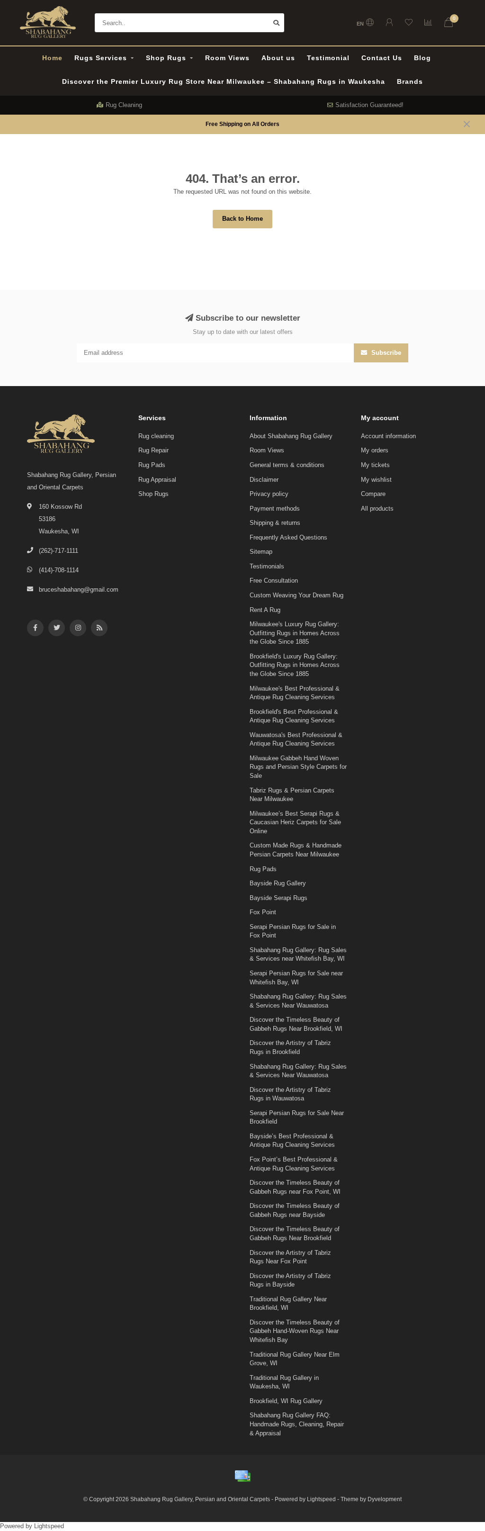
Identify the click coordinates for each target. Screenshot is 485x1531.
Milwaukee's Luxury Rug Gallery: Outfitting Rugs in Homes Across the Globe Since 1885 (295, 633)
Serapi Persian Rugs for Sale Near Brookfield (297, 1117)
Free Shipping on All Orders (242, 124)
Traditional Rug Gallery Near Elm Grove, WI (295, 1359)
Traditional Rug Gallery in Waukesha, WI (284, 1382)
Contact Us (381, 58)
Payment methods (275, 508)
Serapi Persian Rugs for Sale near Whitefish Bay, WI (296, 978)
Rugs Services (100, 58)
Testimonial (328, 58)
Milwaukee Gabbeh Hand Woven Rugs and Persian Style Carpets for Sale (298, 767)
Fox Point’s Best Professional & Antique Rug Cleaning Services (294, 1164)
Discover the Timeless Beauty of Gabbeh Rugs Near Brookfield (295, 1233)
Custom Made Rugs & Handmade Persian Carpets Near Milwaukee (295, 850)
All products (377, 508)
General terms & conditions (287, 464)
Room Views (227, 58)
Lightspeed (321, 1499)
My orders (374, 450)
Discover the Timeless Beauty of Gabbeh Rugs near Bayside (295, 1210)
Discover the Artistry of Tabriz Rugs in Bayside (290, 1280)
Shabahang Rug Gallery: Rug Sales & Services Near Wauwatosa (298, 1001)
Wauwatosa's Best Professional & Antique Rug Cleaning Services (296, 739)
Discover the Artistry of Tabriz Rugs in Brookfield (290, 1047)
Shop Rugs (166, 58)
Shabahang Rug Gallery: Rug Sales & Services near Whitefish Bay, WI (298, 954)
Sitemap (261, 551)
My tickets (375, 464)
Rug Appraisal (157, 479)
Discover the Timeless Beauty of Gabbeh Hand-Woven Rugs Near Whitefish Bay (295, 1331)
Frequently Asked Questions (288, 537)
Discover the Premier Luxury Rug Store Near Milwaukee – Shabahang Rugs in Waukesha (223, 81)
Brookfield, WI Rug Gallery (286, 1401)
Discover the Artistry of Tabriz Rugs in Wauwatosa (290, 1094)
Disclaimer (264, 479)
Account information (388, 436)
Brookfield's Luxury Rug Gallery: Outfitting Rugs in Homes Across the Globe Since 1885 (295, 665)
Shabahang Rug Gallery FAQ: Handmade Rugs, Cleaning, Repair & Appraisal (297, 1424)
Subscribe (385, 352)
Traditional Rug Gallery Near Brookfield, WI (288, 1304)
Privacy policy (269, 493)
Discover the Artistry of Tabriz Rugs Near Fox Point (290, 1257)
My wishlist (376, 479)
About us (278, 58)
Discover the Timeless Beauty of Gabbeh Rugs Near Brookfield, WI (296, 1024)
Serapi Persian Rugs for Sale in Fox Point (293, 931)
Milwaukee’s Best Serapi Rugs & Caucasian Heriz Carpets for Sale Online (295, 822)
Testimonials (267, 566)
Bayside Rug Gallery (278, 883)
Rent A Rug (265, 609)
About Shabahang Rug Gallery (291, 436)
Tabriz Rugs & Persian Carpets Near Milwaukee (292, 795)
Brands (410, 81)
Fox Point (263, 912)
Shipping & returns (275, 522)
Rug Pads (151, 464)
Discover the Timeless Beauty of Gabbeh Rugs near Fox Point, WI (295, 1187)
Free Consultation (274, 580)
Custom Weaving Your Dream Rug (296, 595)
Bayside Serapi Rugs (278, 897)
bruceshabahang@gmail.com (78, 589)
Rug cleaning (156, 436)
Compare (373, 493)
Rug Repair (153, 450)
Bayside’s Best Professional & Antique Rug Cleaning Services (292, 1141)
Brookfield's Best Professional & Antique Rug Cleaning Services (294, 716)
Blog (422, 58)
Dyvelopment (385, 1499)
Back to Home (242, 218)
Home (52, 58)
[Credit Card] (242, 1476)
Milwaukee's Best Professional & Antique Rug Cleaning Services (295, 693)
